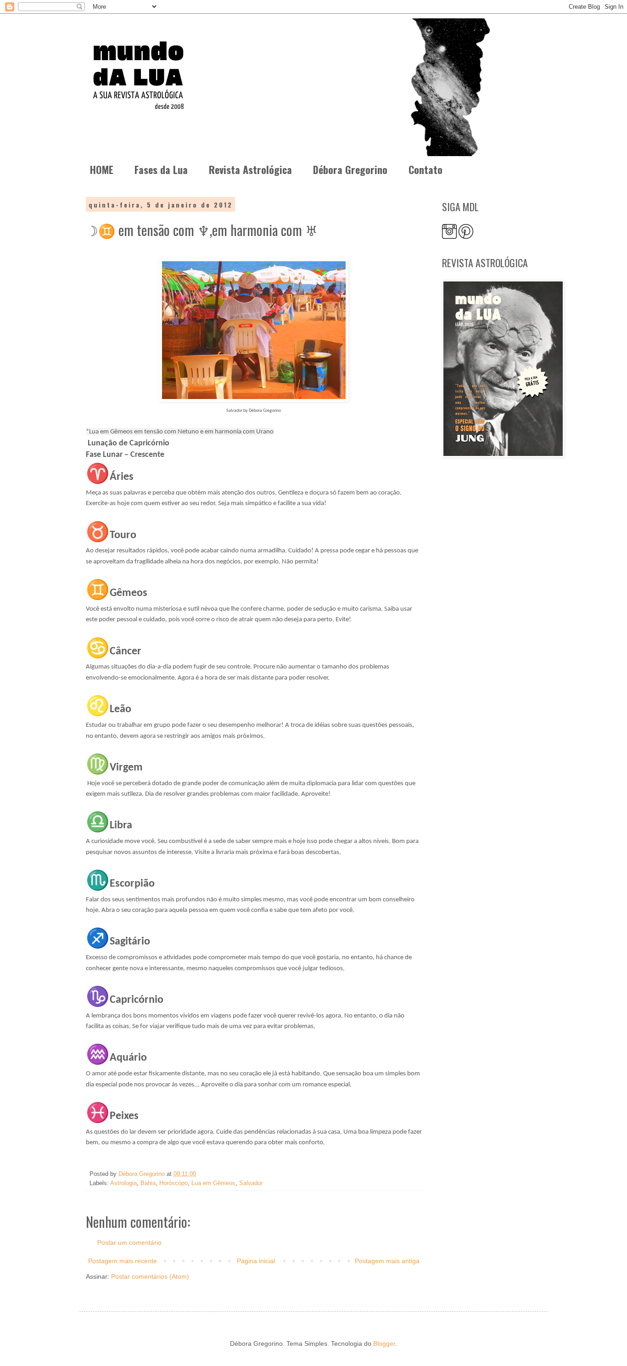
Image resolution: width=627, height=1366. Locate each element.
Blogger (384, 1343)
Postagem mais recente (122, 1261)
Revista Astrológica (250, 169)
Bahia (148, 1183)
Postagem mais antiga (387, 1261)
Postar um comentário (129, 1242)
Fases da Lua (161, 169)
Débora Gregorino (350, 169)
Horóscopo (173, 1183)
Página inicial (256, 1261)
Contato (425, 169)
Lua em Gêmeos (213, 1183)
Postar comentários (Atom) (150, 1276)
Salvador (251, 1183)
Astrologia (123, 1183)
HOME (101, 169)
